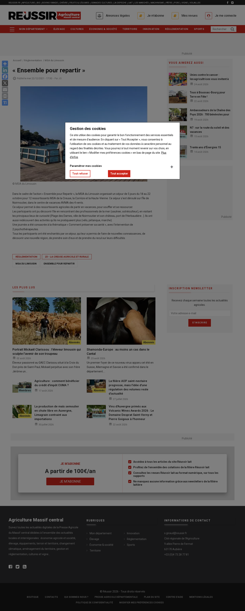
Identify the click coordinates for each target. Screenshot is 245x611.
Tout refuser (80, 173)
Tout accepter (119, 173)
